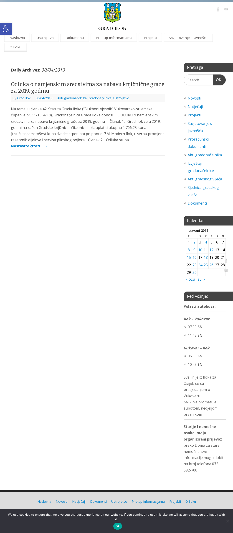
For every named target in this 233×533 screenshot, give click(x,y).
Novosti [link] (194, 98)
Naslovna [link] (17, 37)
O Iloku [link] (15, 47)
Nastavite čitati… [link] (29, 146)
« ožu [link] (190, 279)
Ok (118, 526)
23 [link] (194, 264)
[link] (6, 29)
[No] (227, 521)
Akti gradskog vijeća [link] (205, 179)
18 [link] (206, 257)
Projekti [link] (150, 37)
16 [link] (194, 257)
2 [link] (194, 242)
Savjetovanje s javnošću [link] (188, 37)
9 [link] (194, 249)
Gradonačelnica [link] (100, 98)
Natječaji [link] (195, 106)
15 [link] (189, 257)
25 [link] (206, 264)
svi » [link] (201, 279)
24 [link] (200, 264)
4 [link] (206, 242)
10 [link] (200, 249)
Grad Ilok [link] (23, 98)
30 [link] (194, 272)
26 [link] (211, 264)
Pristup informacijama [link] (114, 37)
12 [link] (211, 249)
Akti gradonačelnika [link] (72, 98)
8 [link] (189, 249)
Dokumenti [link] (75, 37)
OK (217, 80)
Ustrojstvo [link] (45, 37)
